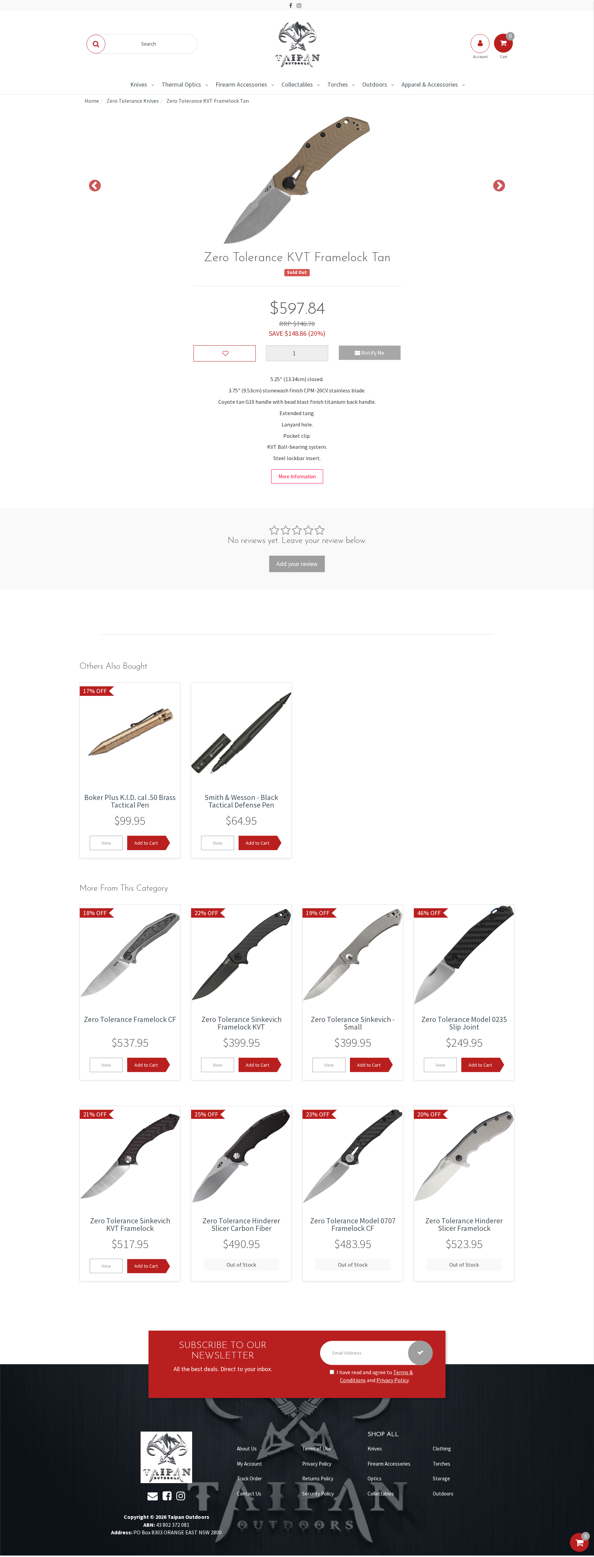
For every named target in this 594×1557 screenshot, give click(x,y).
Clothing (442, 1448)
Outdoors (374, 84)
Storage (441, 1478)
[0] (579, 1549)
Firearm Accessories (241, 84)
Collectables (297, 84)
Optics (374, 1478)
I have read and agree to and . (375, 1376)
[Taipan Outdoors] (297, 43)
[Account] (480, 50)
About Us (247, 1448)
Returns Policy (317, 1478)
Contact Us (249, 1493)
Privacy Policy (392, 1380)
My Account (249, 1463)
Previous (95, 186)
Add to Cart (146, 843)
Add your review (297, 564)
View (106, 843)
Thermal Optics (181, 84)
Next (499, 186)
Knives (138, 84)
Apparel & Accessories (430, 84)
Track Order (249, 1478)
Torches (337, 84)
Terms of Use (316, 1448)
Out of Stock (241, 1264)
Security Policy (318, 1493)
